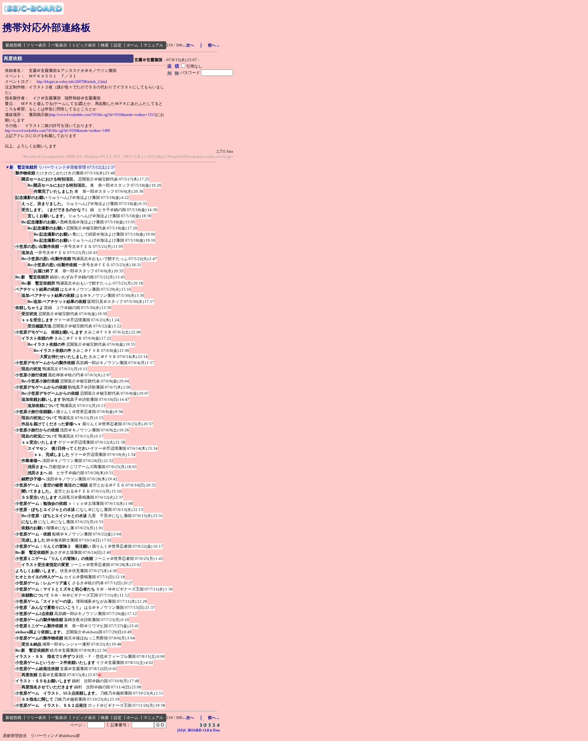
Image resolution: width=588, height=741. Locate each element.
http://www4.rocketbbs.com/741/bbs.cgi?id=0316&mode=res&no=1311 (102, 115)
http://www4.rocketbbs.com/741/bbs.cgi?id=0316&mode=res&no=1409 (57, 130)
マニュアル (153, 45)
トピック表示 (84, 45)
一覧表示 (59, 45)
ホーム (132, 45)
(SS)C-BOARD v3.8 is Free (198, 730)
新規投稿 (13, 45)
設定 (118, 45)
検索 (105, 45)
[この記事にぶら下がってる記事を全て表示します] (12, 175)
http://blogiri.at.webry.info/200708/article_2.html (72, 82)
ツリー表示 (36, 45)
